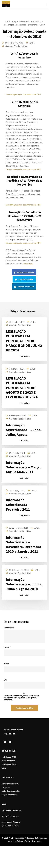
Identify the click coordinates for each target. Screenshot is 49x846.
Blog (4, 768)
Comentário (9, 628)
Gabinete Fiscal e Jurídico (16, 46)
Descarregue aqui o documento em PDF (23, 94)
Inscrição (6, 787)
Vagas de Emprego (10, 794)
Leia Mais (24, 356)
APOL (32, 43)
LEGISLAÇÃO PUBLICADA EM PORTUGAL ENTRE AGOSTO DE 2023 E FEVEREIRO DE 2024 (22, 387)
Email (7, 663)
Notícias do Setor (9, 764)
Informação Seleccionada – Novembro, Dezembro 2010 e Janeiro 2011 (23, 544)
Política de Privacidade (13, 729)
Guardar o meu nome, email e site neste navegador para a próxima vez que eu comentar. (21, 697)
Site (5, 680)
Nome (7, 647)
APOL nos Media (8, 760)
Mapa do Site (9, 734)
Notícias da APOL (9, 757)
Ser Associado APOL (10, 783)
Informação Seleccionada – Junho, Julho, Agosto (24, 430)
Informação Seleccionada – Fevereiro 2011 (18, 505)
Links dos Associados (11, 791)
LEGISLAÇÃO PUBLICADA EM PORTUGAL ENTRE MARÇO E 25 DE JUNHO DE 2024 (24, 341)
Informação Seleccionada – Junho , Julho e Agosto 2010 (24, 584)
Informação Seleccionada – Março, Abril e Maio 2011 (23, 467)
